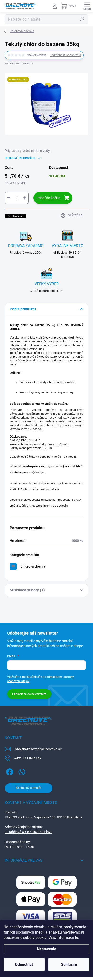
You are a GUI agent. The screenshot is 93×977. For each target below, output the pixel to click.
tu (76, 937)
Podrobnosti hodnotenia (65, 55)
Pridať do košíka (48, 198)
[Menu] (87, 6)
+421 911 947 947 (27, 758)
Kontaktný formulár (28, 788)
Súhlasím (69, 964)
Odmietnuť (24, 964)
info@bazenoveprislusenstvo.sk (38, 749)
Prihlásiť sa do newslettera (29, 694)
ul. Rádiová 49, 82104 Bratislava (28, 832)
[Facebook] (9, 771)
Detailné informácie (20, 158)
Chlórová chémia (33, 566)
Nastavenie (46, 949)
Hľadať (82, 19)
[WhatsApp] (21, 771)
